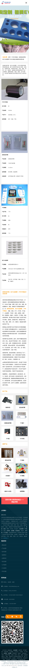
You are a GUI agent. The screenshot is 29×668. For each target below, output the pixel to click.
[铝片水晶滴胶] (14, 248)
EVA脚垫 (22, 475)
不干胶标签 (23, 661)
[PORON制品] (14, 89)
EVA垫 (8, 438)
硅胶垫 (20, 663)
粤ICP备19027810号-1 (12, 665)
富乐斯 (23, 663)
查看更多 (5, 538)
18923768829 (19, 595)
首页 (9, 57)
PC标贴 (22, 460)
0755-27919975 (12, 590)
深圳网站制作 (10, 661)
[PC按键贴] (14, 195)
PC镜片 (22, 423)
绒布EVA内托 (8, 491)
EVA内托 (22, 438)
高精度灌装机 (17, 661)
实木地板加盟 (10, 663)
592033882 (12, 599)
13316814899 (12, 595)
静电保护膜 (8, 460)
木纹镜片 (8, 475)
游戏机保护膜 (7, 423)
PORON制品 (15, 57)
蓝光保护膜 (22, 407)
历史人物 (16, 663)
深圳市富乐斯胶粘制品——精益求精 (14, 501)
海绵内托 (8, 407)
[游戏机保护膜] (14, 142)
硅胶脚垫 (22, 491)
